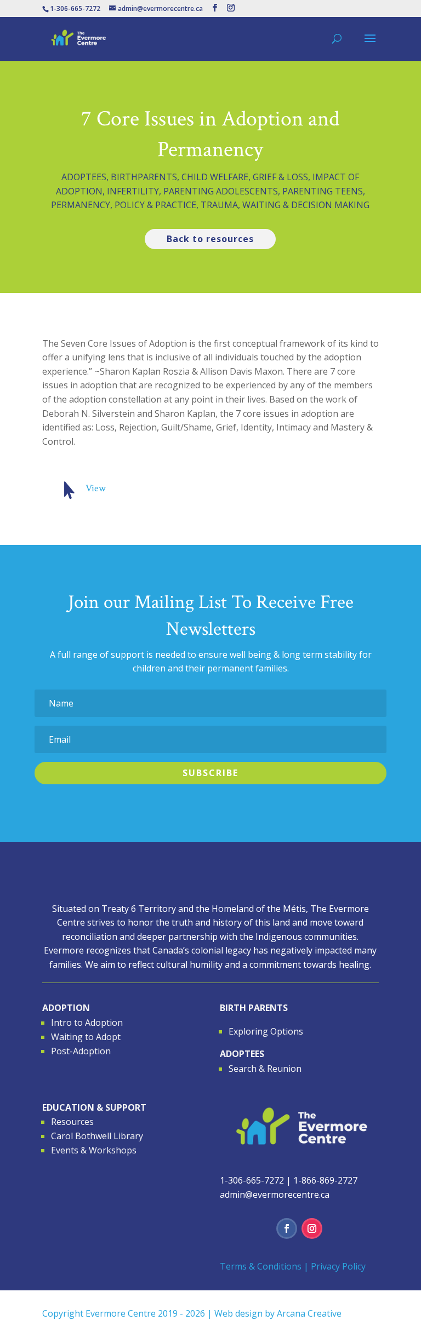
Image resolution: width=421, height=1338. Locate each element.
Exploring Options (266, 1031)
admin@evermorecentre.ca (274, 1194)
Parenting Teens (322, 191)
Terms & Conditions (260, 1266)
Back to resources (210, 239)
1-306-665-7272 (252, 1180)
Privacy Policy (338, 1266)
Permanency (80, 205)
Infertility (133, 191)
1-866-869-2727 (325, 1180)
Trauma (219, 205)
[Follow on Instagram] (311, 1228)
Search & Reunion (265, 1069)
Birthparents (144, 177)
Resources (72, 1122)
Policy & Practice (155, 205)
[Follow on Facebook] (286, 1228)
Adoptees (83, 177)
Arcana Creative (309, 1313)
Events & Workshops (93, 1150)
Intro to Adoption (87, 1023)
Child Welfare (214, 177)
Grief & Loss (280, 177)
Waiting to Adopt (86, 1037)
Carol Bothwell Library (97, 1136)
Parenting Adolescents (220, 191)
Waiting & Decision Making (305, 205)
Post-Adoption (81, 1051)
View (96, 488)
